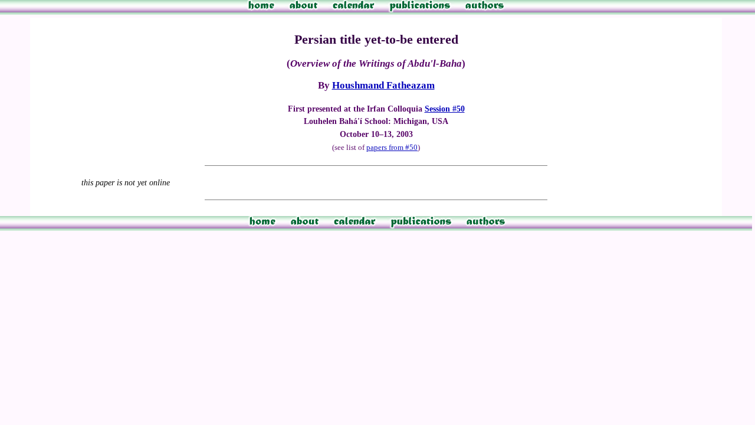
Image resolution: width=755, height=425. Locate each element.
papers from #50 (392, 147)
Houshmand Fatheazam (383, 85)
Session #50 (445, 108)
